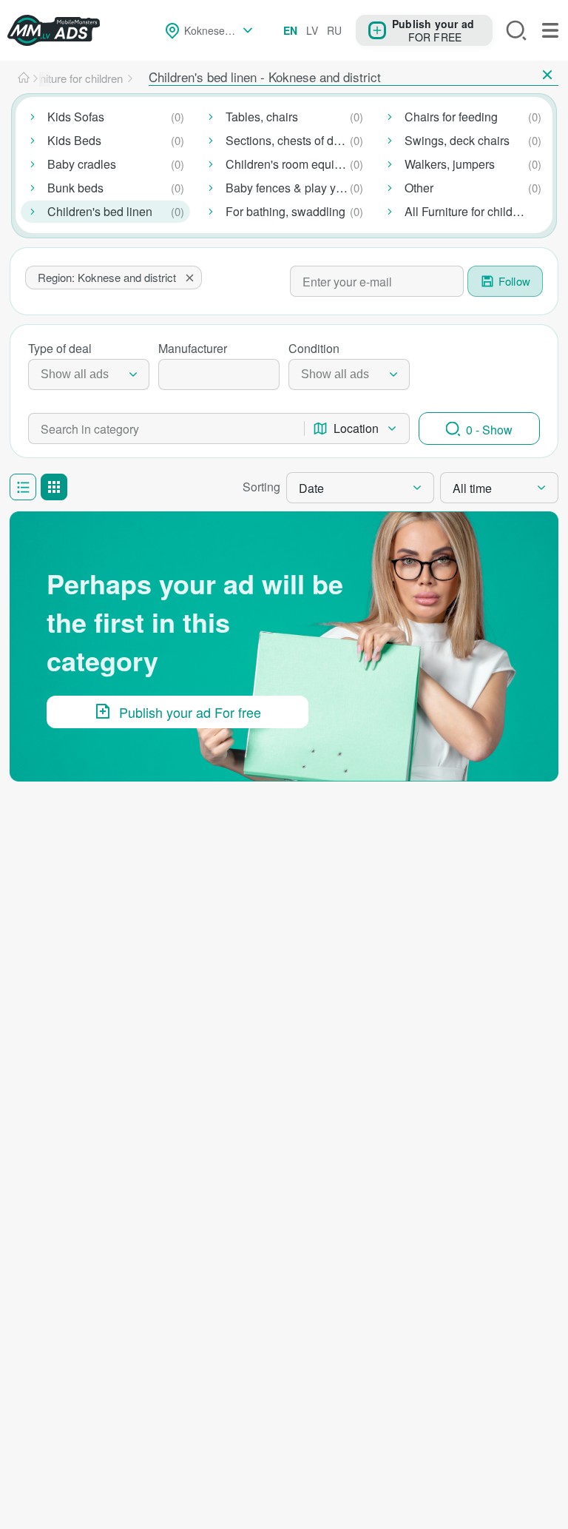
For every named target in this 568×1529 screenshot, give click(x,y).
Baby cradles (81, 163)
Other (419, 187)
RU (334, 30)
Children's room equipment (296, 163)
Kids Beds (74, 140)
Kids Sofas (75, 116)
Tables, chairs (262, 116)
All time (472, 488)
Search (516, 30)
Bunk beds (75, 187)
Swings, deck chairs (457, 140)
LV (312, 30)
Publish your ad (433, 23)
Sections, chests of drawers (297, 140)
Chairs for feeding (451, 116)
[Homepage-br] (24, 78)
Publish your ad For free (190, 712)
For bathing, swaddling (285, 211)
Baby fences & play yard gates (297, 187)
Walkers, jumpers (450, 163)
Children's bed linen (99, 211)
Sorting (261, 486)
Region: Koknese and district (107, 277)
